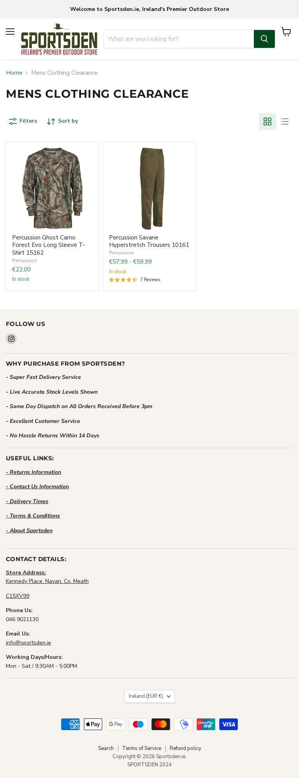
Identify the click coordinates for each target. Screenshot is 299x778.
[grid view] (267, 121)
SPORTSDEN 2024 (149, 764)
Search (106, 748)
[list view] (284, 121)
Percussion (24, 260)
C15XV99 (17, 596)
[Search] (264, 39)
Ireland (146, 696)
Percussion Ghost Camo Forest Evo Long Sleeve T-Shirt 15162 (48, 245)
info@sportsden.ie (28, 642)
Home (14, 73)
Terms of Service (141, 748)
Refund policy (185, 748)
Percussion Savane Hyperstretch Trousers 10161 (149, 241)
